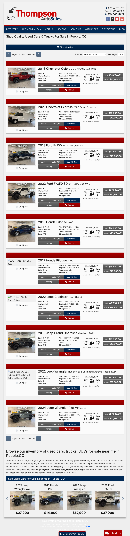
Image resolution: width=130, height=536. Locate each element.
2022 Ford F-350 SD (64, 183)
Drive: (40, 81)
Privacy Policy (83, 524)
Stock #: (41, 74)
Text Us (70, 90)
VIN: (60, 74)
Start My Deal (72, 85)
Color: (40, 78)
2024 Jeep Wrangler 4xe (62, 408)
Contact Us (74, 524)
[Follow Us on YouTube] (117, 19)
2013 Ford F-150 (61, 145)
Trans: (61, 78)
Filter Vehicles (66, 47)
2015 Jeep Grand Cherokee (66, 333)
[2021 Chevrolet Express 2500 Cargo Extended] (21, 116)
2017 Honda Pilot (56, 260)
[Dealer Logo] (34, 13)
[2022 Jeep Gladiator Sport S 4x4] (21, 298)
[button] (7, 498)
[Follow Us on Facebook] (108, 19)
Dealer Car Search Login (47, 526)
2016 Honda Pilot (56, 222)
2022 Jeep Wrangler (77, 371)
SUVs (100, 460)
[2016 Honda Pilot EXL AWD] (21, 231)
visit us (112, 469)
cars (87, 460)
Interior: (41, 76)
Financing (48, 90)
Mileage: (62, 81)
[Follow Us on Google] (122, 19)
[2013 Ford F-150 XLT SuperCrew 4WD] (21, 154)
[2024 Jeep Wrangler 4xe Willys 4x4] (21, 417)
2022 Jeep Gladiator (60, 297)
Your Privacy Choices (79, 526)
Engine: (62, 76)
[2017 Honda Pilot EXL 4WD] (21, 262)
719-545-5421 (116, 14)
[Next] (38, 54)
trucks (93, 460)
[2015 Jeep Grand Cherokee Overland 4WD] (21, 342)
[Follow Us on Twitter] (112, 19)
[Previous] (8, 54)
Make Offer (56, 85)
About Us (67, 524)
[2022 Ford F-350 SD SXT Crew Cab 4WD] (21, 192)
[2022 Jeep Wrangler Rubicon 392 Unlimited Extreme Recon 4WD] (21, 374)
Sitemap (68, 526)
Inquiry (43, 85)
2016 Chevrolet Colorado (67, 68)
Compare (23, 91)
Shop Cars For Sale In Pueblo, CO (53, 524)
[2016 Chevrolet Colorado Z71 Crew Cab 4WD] (21, 77)
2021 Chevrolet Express (67, 107)
